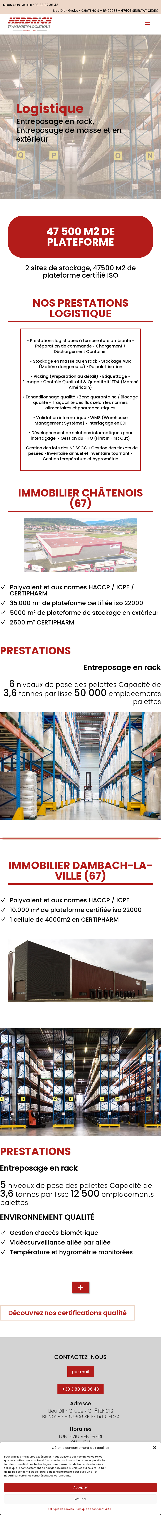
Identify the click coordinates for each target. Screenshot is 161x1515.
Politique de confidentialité (93, 1509)
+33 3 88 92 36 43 (80, 1389)
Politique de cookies (61, 1509)
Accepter (80, 1487)
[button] (155, 1448)
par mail (80, 1372)
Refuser (80, 1499)
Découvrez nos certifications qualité (67, 1313)
